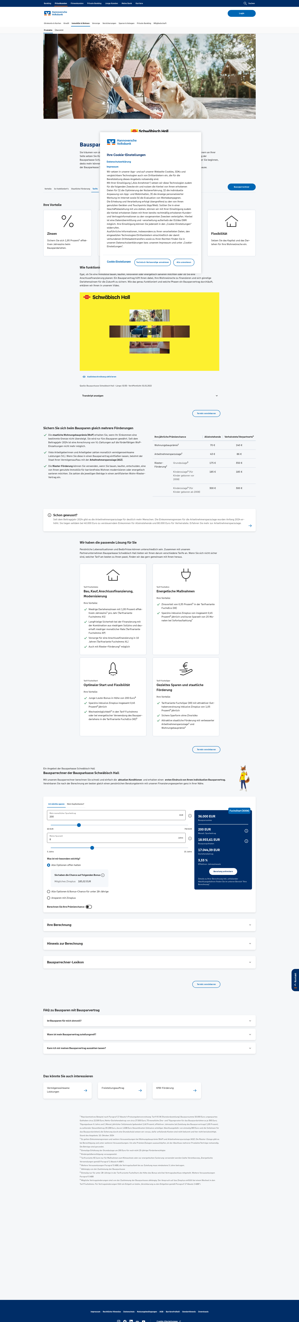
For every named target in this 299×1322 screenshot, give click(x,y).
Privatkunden (61, 3)
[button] (149, 395)
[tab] (52, 23)
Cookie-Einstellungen (119, 261)
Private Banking (94, 3)
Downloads (203, 1311)
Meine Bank (127, 3)
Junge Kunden (111, 3)
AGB (161, 1311)
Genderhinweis (189, 1311)
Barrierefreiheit (173, 1311)
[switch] (89, 907)
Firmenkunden (77, 3)
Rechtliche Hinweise (112, 1311)
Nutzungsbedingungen (147, 1311)
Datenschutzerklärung (119, 161)
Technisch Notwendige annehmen (152, 262)
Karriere (139, 3)
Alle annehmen (184, 262)
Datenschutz (129, 1311)
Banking (47, 3)
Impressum (95, 1311)
